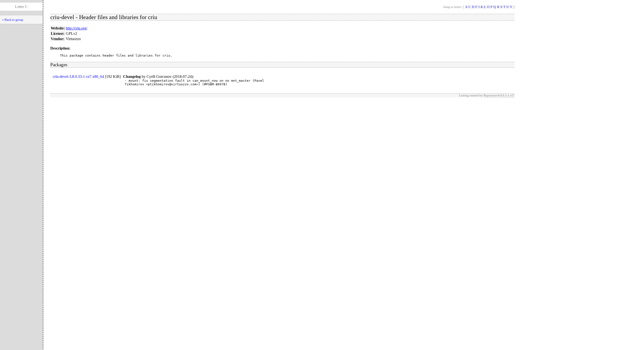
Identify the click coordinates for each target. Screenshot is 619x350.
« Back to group (12, 20)
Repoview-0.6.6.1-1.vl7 (499, 95)
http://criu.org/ (76, 28)
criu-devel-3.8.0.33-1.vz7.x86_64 (78, 76)
